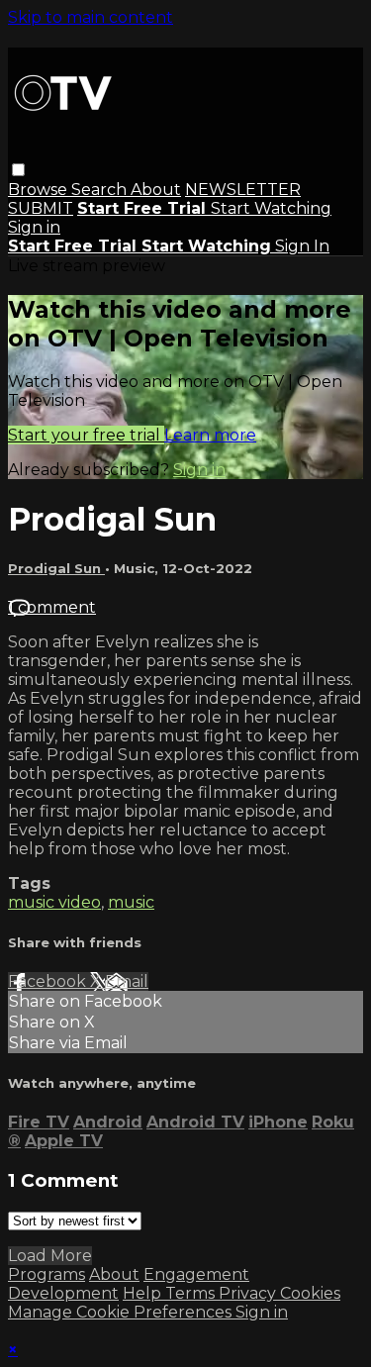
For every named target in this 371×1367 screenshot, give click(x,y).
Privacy (249, 1293)
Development (63, 1293)
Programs (46, 1274)
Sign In (302, 246)
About (156, 189)
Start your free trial (86, 435)
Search (101, 189)
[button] (18, 169)
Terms (192, 1293)
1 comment (52, 607)
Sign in (34, 227)
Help (144, 1293)
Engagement (196, 1274)
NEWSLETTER (243, 189)
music (131, 902)
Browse (39, 189)
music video (54, 902)
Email (126, 981)
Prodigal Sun (56, 568)
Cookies (310, 1293)
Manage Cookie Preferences (121, 1312)
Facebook (49, 981)
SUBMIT (40, 208)
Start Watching (271, 208)
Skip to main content (90, 17)
